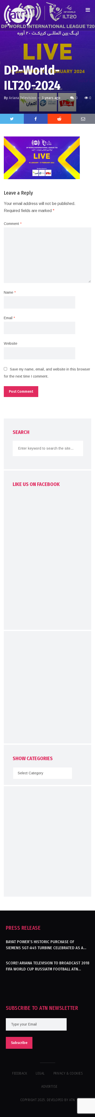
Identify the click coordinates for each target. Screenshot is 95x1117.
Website (10, 343)
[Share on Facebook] (36, 119)
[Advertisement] (47, 688)
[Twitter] (12, 119)
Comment (13, 224)
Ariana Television (22, 98)
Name (10, 292)
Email (9, 318)
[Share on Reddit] (59, 119)
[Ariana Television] (18, 15)
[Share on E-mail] (83, 119)
